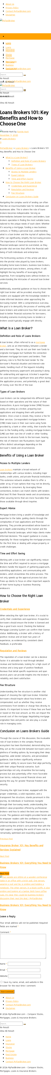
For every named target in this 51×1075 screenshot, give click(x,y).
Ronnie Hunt (23, 131)
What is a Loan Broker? (17, 157)
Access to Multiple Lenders (23, 171)
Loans (8, 47)
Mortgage (10, 58)
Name (3, 964)
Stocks (9, 54)
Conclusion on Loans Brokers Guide (22, 196)
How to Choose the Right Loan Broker (23, 182)
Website (3, 976)
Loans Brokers (9, 138)
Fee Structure (17, 193)
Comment (5, 932)
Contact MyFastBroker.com (18, 11)
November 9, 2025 (9, 135)
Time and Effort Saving (22, 179)
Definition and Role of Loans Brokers (28, 161)
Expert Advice (17, 175)
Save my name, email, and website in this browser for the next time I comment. (21, 983)
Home (8, 36)
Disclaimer (10, 14)
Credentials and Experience (24, 186)
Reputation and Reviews (22, 189)
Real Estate (11, 61)
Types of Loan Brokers (22, 164)
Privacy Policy (12, 7)
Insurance (10, 51)
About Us (10, 4)
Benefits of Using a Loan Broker (21, 168)
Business (10, 65)
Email (3, 970)
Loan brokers (6, 469)
